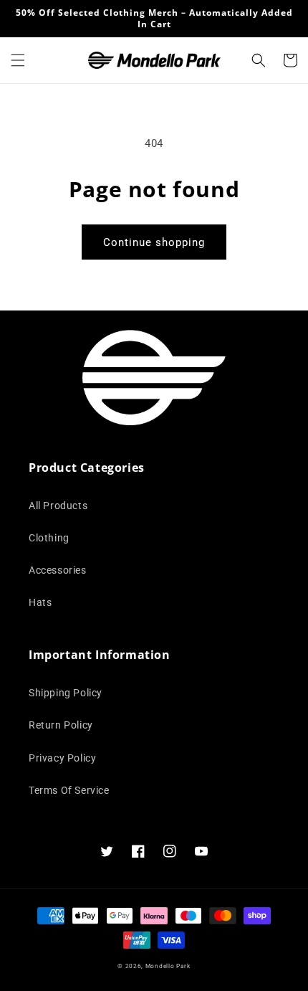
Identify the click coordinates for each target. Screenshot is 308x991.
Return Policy (61, 725)
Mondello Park (168, 965)
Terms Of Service (69, 790)
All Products (58, 505)
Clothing (49, 538)
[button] (18, 60)
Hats (40, 602)
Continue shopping (154, 242)
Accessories (58, 570)
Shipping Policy (65, 692)
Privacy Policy (62, 758)
